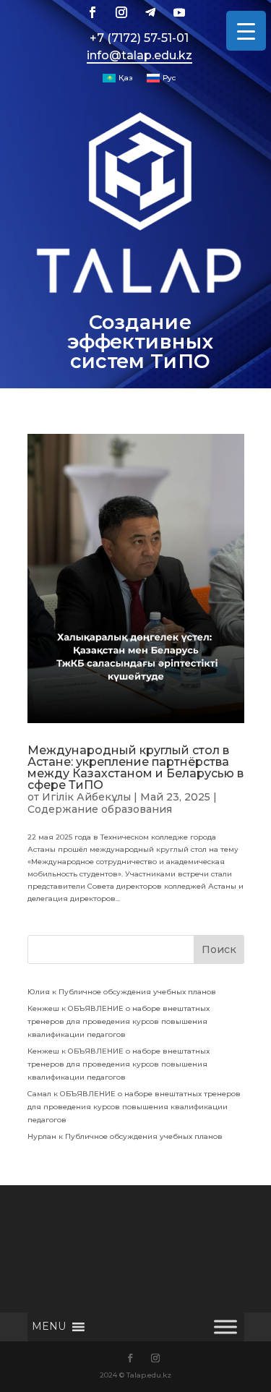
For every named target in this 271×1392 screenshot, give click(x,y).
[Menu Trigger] (246, 31)
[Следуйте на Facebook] (92, 12)
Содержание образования (99, 809)
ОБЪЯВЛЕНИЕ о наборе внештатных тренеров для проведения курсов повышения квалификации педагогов (118, 1021)
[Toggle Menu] (225, 1326)
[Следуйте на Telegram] (150, 12)
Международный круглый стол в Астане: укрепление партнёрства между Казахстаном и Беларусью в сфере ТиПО (135, 767)
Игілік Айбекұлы (86, 796)
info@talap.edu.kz (139, 55)
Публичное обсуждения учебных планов (137, 991)
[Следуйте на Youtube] (179, 12)
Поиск (219, 949)
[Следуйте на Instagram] (121, 12)
